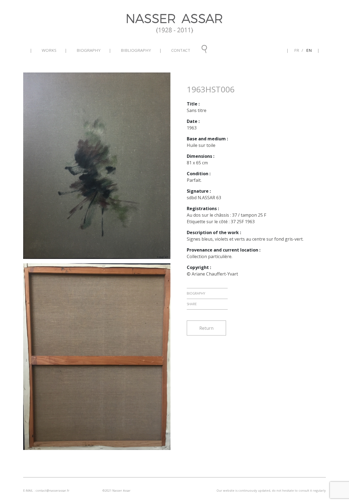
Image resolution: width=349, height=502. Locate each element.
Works (49, 50)
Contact (180, 50)
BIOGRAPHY (89, 50)
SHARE (192, 304)
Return (206, 328)
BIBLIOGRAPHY (136, 50)
